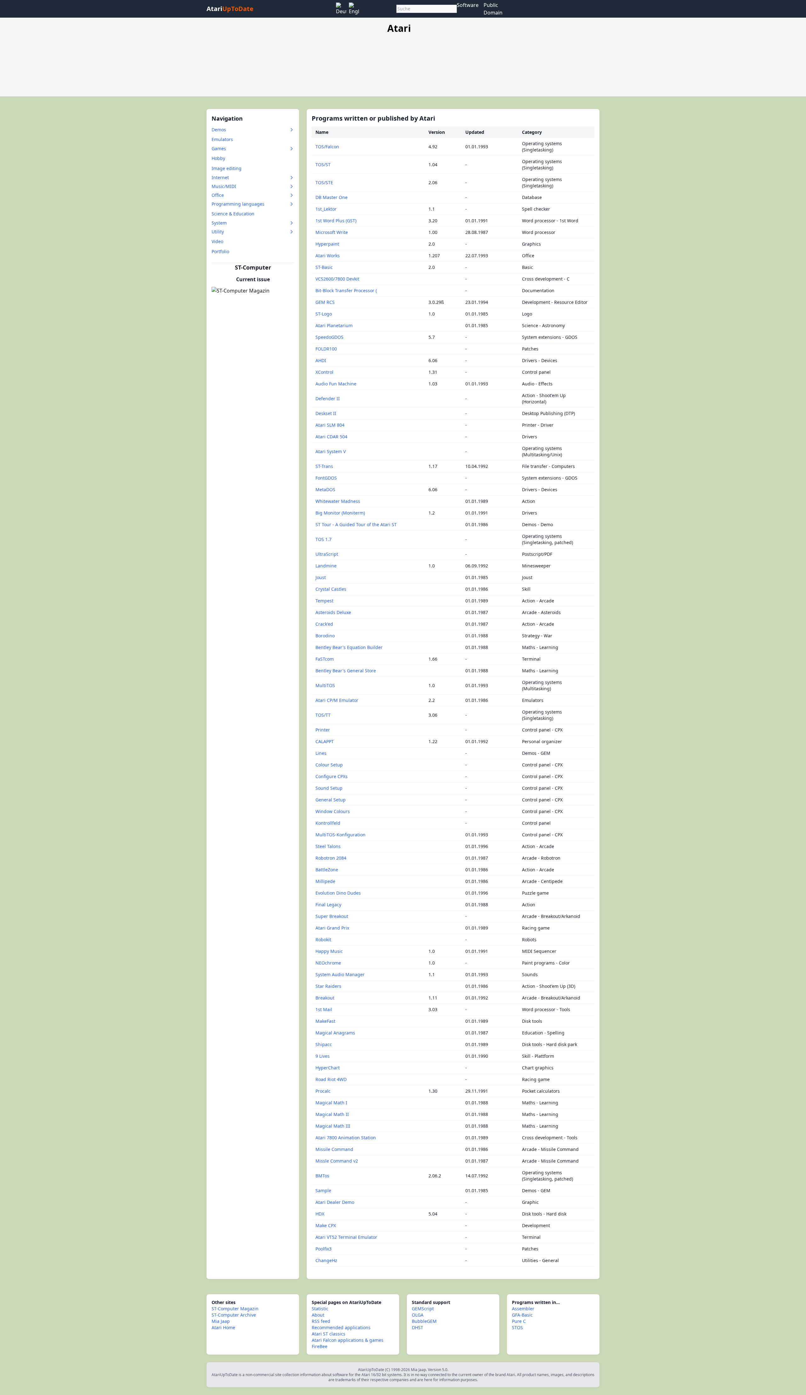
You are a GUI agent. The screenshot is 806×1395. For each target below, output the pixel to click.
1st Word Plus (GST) (335, 221)
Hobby (218, 158)
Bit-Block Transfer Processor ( (346, 290)
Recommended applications (341, 1327)
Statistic (320, 1309)
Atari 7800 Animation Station (345, 1138)
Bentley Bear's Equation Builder (349, 647)
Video (217, 241)
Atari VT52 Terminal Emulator (346, 1237)
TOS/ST (323, 165)
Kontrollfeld (327, 823)
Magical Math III (332, 1126)
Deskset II (325, 413)
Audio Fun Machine (335, 384)
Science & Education (233, 214)
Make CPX (325, 1225)
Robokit (323, 939)
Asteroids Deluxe (333, 612)
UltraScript (326, 554)
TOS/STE (324, 182)
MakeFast (325, 1021)
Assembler (523, 1309)
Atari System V (330, 451)
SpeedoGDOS (329, 337)
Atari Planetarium (334, 325)
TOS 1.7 (323, 539)
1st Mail (323, 1009)
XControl (324, 372)
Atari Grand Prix (332, 928)
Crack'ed (324, 624)
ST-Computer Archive (234, 1315)
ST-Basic (324, 267)
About (318, 1315)
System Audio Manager (340, 974)
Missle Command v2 (336, 1161)
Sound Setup (329, 788)
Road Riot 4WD (331, 1079)
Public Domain (493, 9)
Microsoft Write (331, 232)
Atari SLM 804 (329, 425)
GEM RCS (325, 302)
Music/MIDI (224, 186)
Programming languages (238, 204)
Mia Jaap (221, 1321)
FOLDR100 (326, 349)
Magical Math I (331, 1103)
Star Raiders (328, 986)
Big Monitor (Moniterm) (340, 513)
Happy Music (329, 951)
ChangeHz (326, 1260)
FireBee (319, 1346)
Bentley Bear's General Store (345, 671)
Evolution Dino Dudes (338, 893)
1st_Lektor (326, 209)
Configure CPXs (331, 776)
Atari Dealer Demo (334, 1202)
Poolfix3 (323, 1249)
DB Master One (331, 197)
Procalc (323, 1091)
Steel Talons (328, 846)
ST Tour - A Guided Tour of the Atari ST (356, 524)
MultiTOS (325, 685)
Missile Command (334, 1149)
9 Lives (322, 1056)
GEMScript (423, 1309)
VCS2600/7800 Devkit (337, 279)
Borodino (325, 636)
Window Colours (332, 811)
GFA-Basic (522, 1315)
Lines (320, 753)
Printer (322, 730)
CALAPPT (324, 741)
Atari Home (223, 1327)
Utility (218, 232)
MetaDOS (325, 490)
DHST (417, 1327)
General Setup (330, 800)
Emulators (222, 139)
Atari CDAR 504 (331, 437)
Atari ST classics (328, 1334)
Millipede (325, 881)
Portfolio (220, 251)
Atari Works (327, 256)
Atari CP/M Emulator (336, 700)
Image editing (226, 168)
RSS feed (321, 1321)
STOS (517, 1327)
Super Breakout (331, 916)
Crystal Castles (330, 589)
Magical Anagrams (335, 1033)
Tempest (324, 601)
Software (468, 5)
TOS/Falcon (327, 147)
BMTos (322, 1176)
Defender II (327, 398)
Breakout (324, 998)
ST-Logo (323, 314)
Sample (323, 1190)
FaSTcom (324, 659)
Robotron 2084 (330, 858)
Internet (220, 177)
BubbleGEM (424, 1321)
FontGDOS (326, 478)
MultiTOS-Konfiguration (340, 835)
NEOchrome (328, 963)
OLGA (417, 1315)
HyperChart (327, 1068)
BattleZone (326, 870)
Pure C (519, 1321)
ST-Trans (324, 466)
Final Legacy (328, 905)
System (219, 223)
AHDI (320, 360)
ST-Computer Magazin (235, 1309)
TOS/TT (323, 715)
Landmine (326, 566)
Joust (320, 577)
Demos (219, 130)
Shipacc (323, 1044)
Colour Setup (329, 765)
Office (218, 195)
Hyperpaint (327, 244)
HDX (319, 1214)
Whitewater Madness (337, 501)
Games (219, 148)
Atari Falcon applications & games (347, 1340)
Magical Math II (332, 1114)
